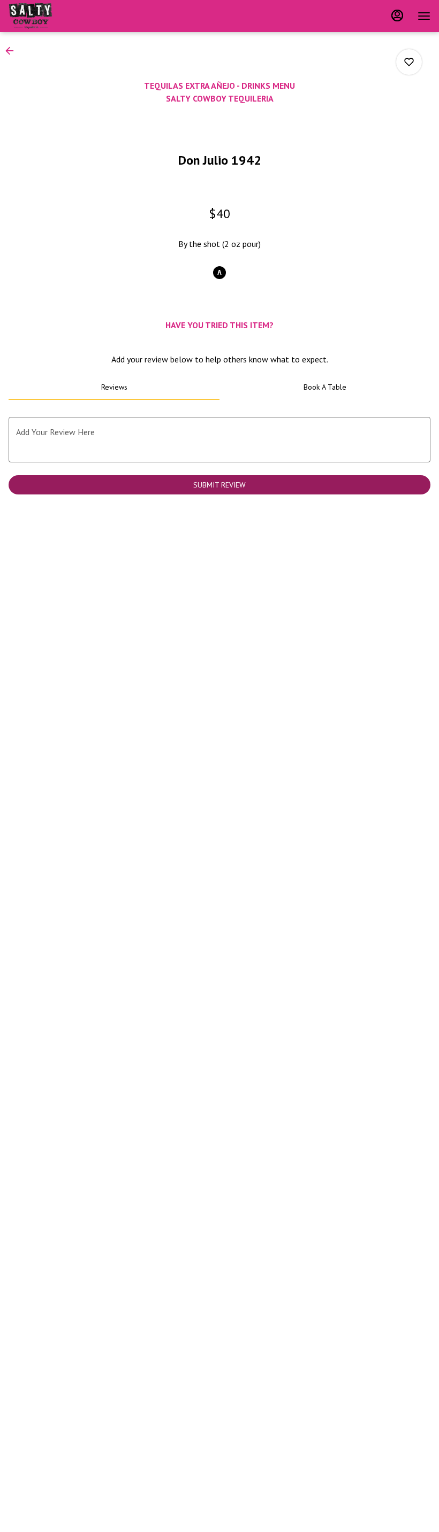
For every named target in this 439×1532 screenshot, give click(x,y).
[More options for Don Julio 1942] (409, 62)
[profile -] (397, 15)
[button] (13, 51)
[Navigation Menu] (424, 16)
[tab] (114, 387)
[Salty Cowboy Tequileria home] (57, 16)
